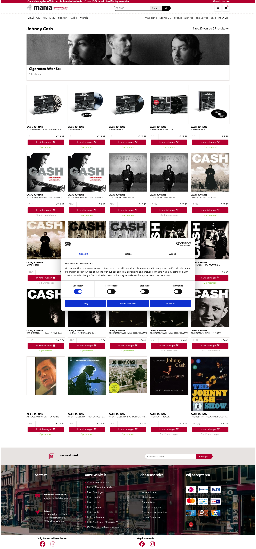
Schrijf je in (204, 456)
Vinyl (31, 18)
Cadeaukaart (148, 502)
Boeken (62, 18)
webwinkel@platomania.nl (57, 498)
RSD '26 (223, 18)
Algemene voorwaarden (154, 512)
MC (45, 18)
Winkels (216, 1)
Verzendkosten (149, 492)
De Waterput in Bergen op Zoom (104, 527)
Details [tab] (128, 254)
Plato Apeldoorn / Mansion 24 (102, 522)
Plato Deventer (94, 507)
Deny (85, 303)
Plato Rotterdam (95, 517)
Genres (188, 18)
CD (38, 18)
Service (225, 1)
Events (177, 18)
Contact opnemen (151, 507)
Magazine (151, 18)
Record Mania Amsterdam (100, 487)
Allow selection (128, 303)
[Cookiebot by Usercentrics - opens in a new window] (178, 244)
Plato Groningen (95, 492)
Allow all (170, 303)
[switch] (111, 291)
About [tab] (172, 254)
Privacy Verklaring (151, 517)
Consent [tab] (83, 254)
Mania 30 (165, 18)
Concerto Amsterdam (98, 482)
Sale (213, 18)
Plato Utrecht (94, 497)
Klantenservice (149, 497)
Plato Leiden (93, 502)
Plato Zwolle (93, 512)
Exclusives (202, 18)
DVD (52, 18)
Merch (84, 18)
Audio (73, 18)
